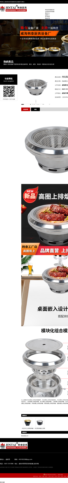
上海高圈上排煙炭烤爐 (58, 401)
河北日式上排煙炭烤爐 (27, 428)
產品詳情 (25, 109)
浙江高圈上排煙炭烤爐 (45, 401)
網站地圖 (60, 474)
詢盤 (35, 109)
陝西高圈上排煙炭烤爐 (50, 403)
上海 (49, 476)
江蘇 (43, 476)
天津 (55, 476)
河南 (65, 476)
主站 (40, 476)
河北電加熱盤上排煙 (40, 428)
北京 (52, 476)
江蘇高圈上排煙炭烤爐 (33, 401)
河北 (59, 476)
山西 (62, 476)
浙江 (46, 476)
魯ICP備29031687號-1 (50, 474)
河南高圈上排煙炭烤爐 (37, 403)
